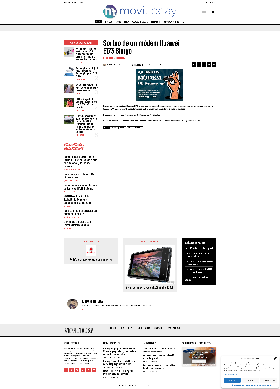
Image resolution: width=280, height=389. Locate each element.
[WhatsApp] (204, 64)
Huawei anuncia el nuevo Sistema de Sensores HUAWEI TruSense (80, 187)
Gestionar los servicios (230, 374)
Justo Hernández (121, 65)
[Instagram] (71, 370)
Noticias (80, 110)
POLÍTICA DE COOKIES (237, 385)
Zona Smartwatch (72, 169)
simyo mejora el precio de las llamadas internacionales (78, 223)
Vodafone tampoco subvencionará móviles (91, 259)
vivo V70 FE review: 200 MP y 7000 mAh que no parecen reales (87, 88)
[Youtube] (94, 370)
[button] (276, 359)
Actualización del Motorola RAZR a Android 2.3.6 (149, 287)
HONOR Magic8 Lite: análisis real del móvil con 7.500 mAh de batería (86, 103)
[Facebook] (194, 64)
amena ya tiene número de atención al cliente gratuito (159, 357)
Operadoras (121, 58)
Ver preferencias (268, 380)
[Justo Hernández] (105, 65)
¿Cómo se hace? (71, 181)
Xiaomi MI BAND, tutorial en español (199, 248)
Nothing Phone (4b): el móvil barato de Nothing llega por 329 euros (87, 72)
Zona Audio (80, 63)
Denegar (250, 380)
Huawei (114, 128)
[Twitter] (199, 64)
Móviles (79, 93)
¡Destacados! (81, 79)
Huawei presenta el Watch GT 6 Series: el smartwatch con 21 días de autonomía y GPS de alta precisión (80, 161)
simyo (130, 128)
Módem (122, 128)
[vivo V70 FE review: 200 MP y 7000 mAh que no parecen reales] (69, 88)
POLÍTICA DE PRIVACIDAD (253, 385)
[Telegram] (209, 64)
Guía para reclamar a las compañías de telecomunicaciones (159, 367)
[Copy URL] (214, 64)
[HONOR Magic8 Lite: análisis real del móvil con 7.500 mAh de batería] (69, 102)
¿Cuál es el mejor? (72, 217)
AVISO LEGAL (266, 385)
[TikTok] (82, 370)
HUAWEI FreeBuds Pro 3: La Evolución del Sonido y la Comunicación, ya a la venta (77, 199)
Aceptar (232, 380)
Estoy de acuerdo (199, 361)
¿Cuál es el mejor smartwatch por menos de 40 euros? (80, 212)
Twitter (139, 128)
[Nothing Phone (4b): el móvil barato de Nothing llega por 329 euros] (69, 71)
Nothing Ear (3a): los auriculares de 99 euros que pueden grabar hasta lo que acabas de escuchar (86, 54)
